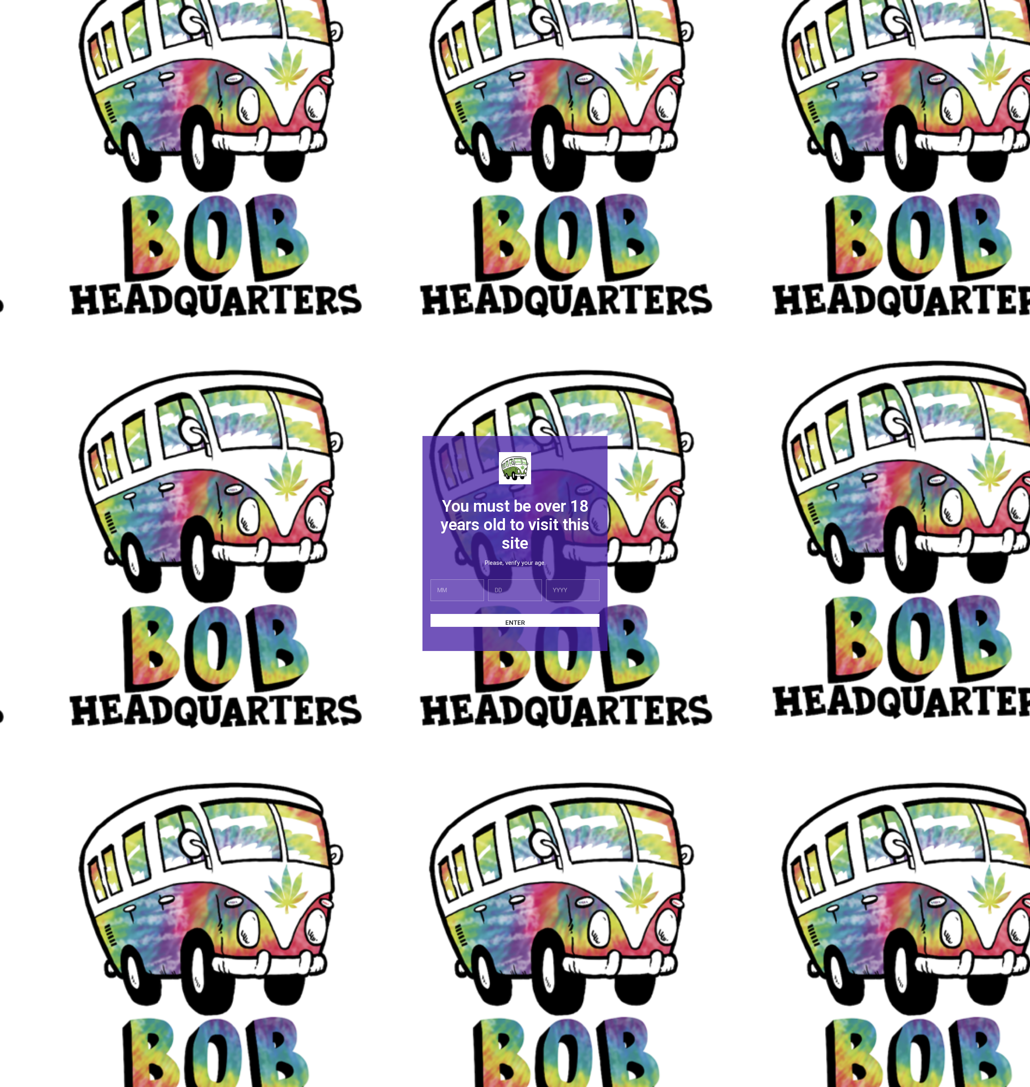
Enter (515, 622)
